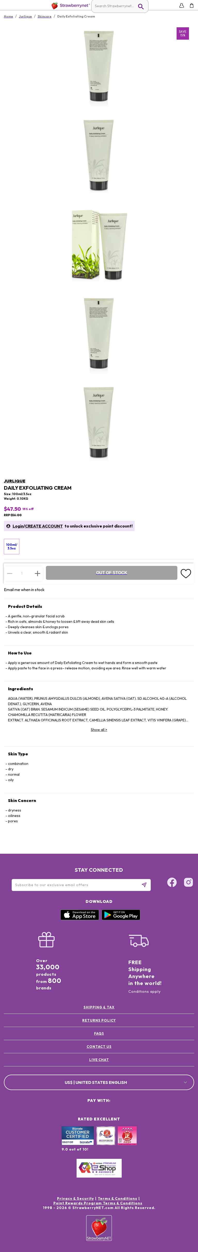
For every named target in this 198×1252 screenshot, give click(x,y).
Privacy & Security (75, 1198)
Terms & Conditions (117, 1198)
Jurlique (14, 480)
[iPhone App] (79, 919)
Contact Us (99, 1046)
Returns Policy (99, 1020)
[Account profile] (181, 5)
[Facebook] (172, 883)
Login (18, 526)
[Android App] (121, 919)
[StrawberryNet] (70, 5)
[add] (37, 573)
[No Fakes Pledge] (127, 1141)
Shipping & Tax (99, 1007)
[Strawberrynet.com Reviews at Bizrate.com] (78, 1144)
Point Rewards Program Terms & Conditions (97, 1203)
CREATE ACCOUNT (44, 526)
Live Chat (99, 1060)
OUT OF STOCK (111, 573)
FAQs (99, 1033)
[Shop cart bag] (191, 5)
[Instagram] (188, 883)
